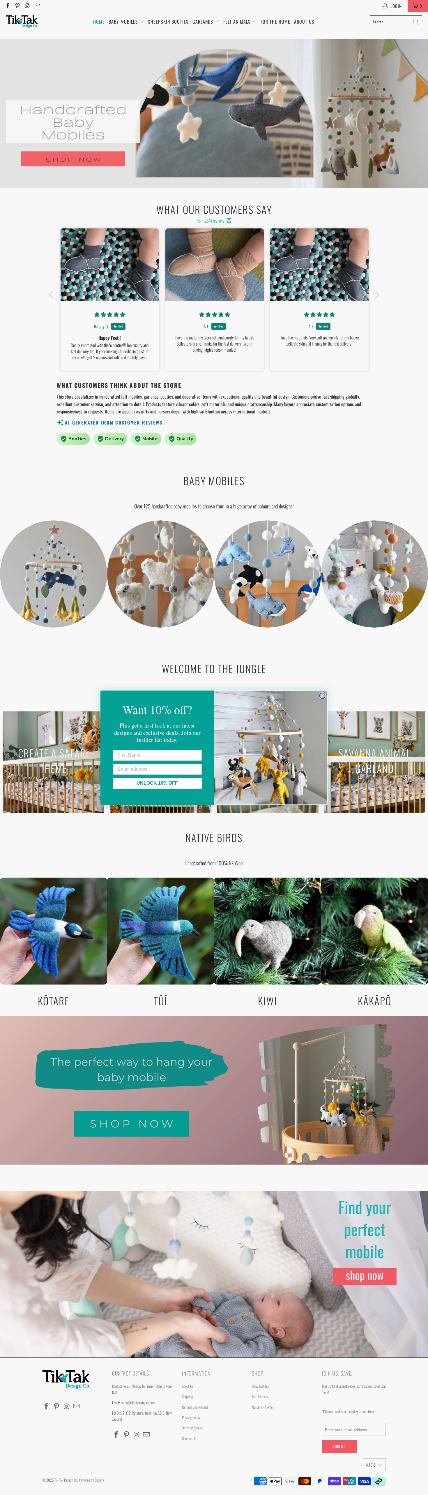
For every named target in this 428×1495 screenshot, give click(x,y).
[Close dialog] (322, 696)
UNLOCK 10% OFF (157, 783)
